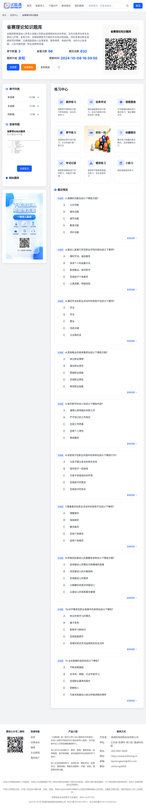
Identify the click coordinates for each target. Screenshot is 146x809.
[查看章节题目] (38, 97)
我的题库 (79, 5)
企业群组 (35, 752)
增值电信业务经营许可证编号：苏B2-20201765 (73, 797)
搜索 (33, 747)
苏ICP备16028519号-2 (77, 802)
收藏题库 (28, 67)
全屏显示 (24, 168)
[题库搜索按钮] (127, 6)
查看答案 (131, 238)
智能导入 (40, 5)
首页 (29, 5)
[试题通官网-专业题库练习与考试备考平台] (12, 5)
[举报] (58, 67)
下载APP (53, 5)
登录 (138, 5)
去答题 (13, 67)
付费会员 (35, 742)
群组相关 (66, 5)
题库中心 (14, 15)
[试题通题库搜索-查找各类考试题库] (108, 6)
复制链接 (45, 67)
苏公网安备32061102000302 (103, 802)
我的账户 (35, 757)
